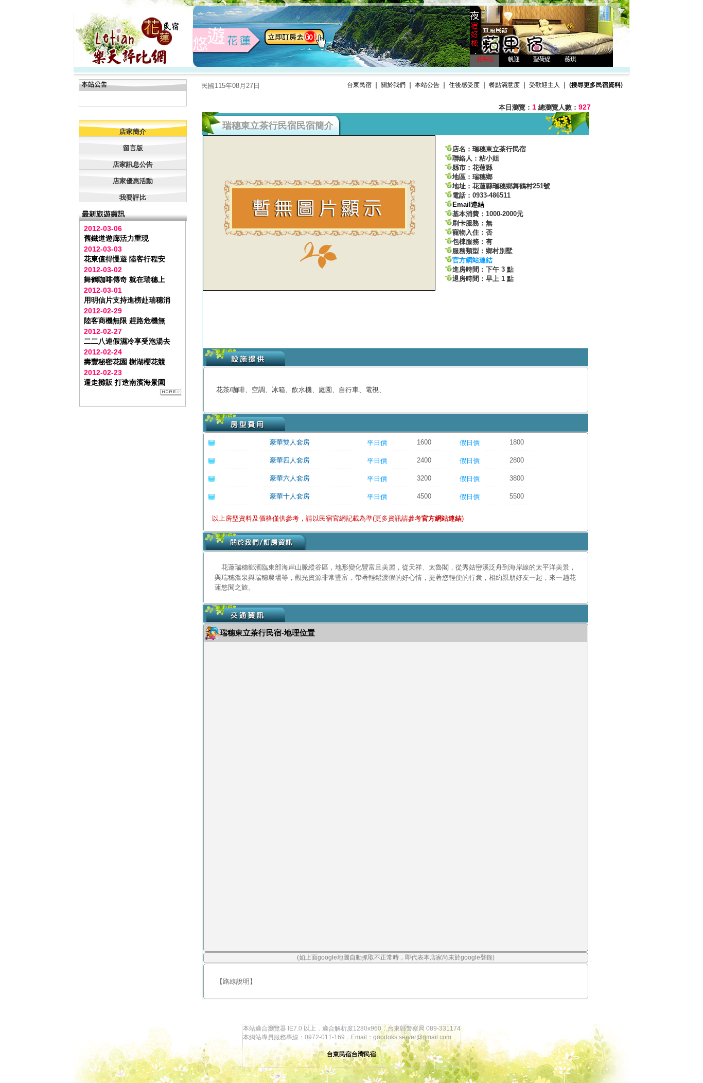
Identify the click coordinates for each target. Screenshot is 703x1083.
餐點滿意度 (504, 84)
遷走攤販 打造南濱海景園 (124, 382)
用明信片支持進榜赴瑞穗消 (127, 300)
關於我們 (393, 84)
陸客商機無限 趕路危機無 (124, 320)
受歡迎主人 (544, 84)
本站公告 (427, 84)
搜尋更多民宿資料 (596, 84)
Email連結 (468, 204)
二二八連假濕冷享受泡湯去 (127, 341)
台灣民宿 (363, 1054)
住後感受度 (464, 84)
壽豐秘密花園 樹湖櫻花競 (124, 362)
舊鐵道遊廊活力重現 (116, 238)
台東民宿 (359, 84)
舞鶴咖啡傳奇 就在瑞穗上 (124, 279)
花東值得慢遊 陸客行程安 (124, 259)
